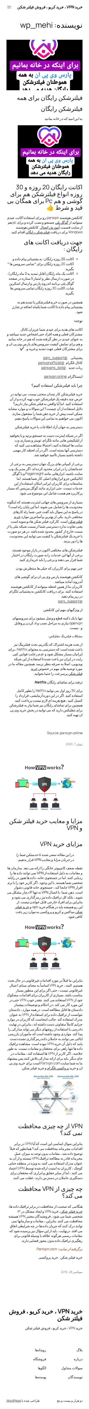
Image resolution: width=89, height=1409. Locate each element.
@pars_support (55, 357)
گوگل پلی (61, 222)
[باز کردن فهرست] (9, 7)
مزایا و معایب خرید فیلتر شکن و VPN (46, 824)
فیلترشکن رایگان (38, 232)
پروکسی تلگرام (58, 1068)
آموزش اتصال (50, 227)
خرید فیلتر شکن (71, 1211)
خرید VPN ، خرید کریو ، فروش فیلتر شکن (50, 7)
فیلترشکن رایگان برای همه (50, 97)
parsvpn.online (55, 376)
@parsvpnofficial (51, 362)
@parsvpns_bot (53, 367)
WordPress (13, 1400)
